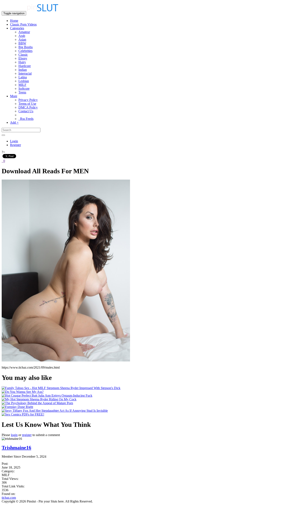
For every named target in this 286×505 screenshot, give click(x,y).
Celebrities (25, 51)
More (13, 96)
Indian (22, 69)
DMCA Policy (28, 107)
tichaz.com (9, 497)
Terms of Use (27, 103)
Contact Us (25, 111)
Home (14, 20)
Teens (22, 92)
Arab (21, 36)
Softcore (24, 88)
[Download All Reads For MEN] (66, 360)
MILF (22, 85)
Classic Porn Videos (23, 24)
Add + (14, 122)
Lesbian (23, 81)
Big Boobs (25, 47)
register (27, 435)
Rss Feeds (25, 118)
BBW (22, 43)
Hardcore (24, 66)
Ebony (22, 58)
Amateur (24, 32)
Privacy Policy (28, 100)
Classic (23, 54)
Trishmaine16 (16, 447)
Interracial (25, 73)
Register (15, 145)
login (14, 435)
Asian (22, 39)
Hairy (22, 62)
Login (14, 141)
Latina (22, 77)
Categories (17, 28)
